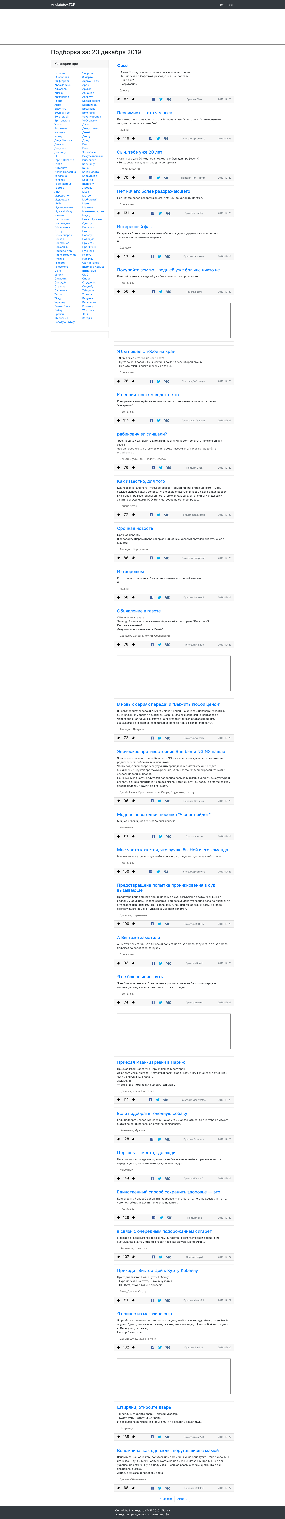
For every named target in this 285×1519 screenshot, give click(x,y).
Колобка (59, 179)
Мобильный (89, 199)
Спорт (86, 278)
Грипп (58, 164)
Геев (85, 148)
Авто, (123, 1291)
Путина (59, 258)
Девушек (60, 148)
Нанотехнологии (93, 211)
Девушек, (126, 635)
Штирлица (89, 270)
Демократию (90, 128)
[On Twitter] (161, 99)
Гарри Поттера (64, 160)
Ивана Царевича (65, 171)
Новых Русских (92, 219)
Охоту (58, 231)
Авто (57, 104)
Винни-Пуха (62, 306)
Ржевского (61, 266)
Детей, (124, 169)
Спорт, (165, 792)
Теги (230, 4)
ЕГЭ (56, 156)
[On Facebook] (153, 99)
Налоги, (151, 459)
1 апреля (87, 73)
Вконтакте (89, 302)
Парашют (88, 227)
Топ (222, 4)
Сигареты (60, 278)
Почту (86, 231)
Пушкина (88, 250)
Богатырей (61, 116)
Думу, (134, 459)
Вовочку (87, 306)
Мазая (86, 191)
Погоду (87, 235)
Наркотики (61, 219)
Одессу (87, 223)
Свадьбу (87, 286)
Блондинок (89, 104)
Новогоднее (62, 223)
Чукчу (58, 136)
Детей (86, 132)
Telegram (88, 290)
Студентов (89, 282)
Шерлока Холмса (93, 266)
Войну (58, 310)
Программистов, (149, 792)
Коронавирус (63, 183)
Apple (86, 85)
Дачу (85, 124)
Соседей (60, 282)
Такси (58, 294)
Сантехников (90, 262)
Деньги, (124, 459)
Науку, (133, 792)
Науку (86, 215)
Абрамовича (62, 85)
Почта (166, 1510)
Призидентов (63, 250)
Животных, (127, 1130)
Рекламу (59, 262)
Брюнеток (88, 112)
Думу (85, 140)
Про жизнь (89, 247)
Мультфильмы (63, 207)
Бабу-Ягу (60, 108)
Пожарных (61, 247)
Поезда (59, 239)
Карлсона (60, 175)
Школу (58, 274)
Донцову (60, 152)
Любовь (87, 187)
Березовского (91, 100)
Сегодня (59, 73)
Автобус (87, 96)
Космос (59, 187)
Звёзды (87, 318)
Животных (61, 318)
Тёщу (57, 298)
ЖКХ (85, 314)
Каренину (88, 164)
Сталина (59, 286)
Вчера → (182, 1498)
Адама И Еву (90, 81)
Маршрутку (62, 195)
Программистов (65, 254)
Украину (59, 302)
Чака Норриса (91, 116)
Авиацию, (126, 549)
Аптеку (58, 92)
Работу (86, 254)
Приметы (88, 243)
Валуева (87, 298)
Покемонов (61, 243)
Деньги (59, 144)
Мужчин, (147, 635)
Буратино (60, 128)
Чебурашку (89, 120)
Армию (87, 89)
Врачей (59, 314)
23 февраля (61, 81)
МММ (57, 203)
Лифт (57, 191)
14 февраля (61, 77)
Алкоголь (60, 89)
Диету (86, 136)
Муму (86, 203)
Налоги (59, 215)
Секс (57, 270)
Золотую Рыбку (64, 322)
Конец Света (90, 171)
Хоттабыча (89, 152)
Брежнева (88, 108)
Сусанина (60, 290)
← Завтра (166, 1498)
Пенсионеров (63, 235)
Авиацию (88, 92)
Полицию (88, 239)
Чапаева (59, 132)
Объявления (62, 227)
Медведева (61, 199)
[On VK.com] (169, 99)
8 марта (87, 77)
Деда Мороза (63, 140)
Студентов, (178, 792)
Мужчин (87, 207)
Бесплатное (62, 112)
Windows (88, 310)
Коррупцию (89, 175)
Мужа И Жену (63, 211)
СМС (85, 274)
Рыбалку (87, 258)
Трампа (87, 294)
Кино (85, 168)
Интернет (60, 168)
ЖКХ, (142, 459)
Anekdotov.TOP (63, 5)
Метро (86, 195)
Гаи (84, 144)
